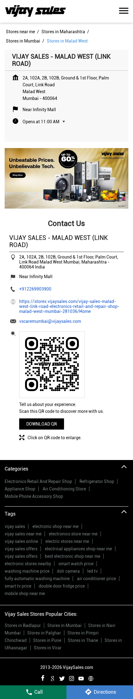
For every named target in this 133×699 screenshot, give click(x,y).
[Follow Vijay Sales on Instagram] (71, 677)
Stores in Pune (47, 640)
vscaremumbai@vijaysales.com (50, 321)
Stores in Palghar (44, 632)
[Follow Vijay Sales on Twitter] (62, 677)
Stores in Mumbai (64, 625)
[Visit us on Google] (52, 677)
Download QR (41, 424)
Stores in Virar (48, 647)
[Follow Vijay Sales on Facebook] (42, 677)
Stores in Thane (83, 640)
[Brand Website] (90, 677)
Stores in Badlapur (23, 625)
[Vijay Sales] (35, 11)
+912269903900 (35, 288)
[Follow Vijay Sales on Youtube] (81, 677)
